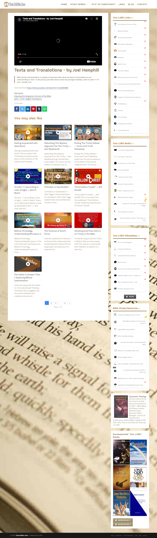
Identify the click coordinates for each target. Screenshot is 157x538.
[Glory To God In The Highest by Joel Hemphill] (138, 452)
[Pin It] (33, 109)
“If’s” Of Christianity (103, 4)
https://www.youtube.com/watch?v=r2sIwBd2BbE (47, 88)
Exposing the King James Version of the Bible (32, 96)
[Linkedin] (28, 109)
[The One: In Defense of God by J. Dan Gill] (121, 477)
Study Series (77, 4)
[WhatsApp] (44, 109)
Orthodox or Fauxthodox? (56, 187)
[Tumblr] (39, 109)
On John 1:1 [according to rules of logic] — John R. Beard (26, 190)
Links (122, 4)
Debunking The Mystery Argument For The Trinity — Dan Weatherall (57, 146)
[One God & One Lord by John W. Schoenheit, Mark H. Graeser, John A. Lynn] (138, 477)
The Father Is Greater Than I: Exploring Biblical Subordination (27, 277)
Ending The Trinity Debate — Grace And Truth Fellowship (87, 146)
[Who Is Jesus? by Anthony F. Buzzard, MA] (138, 503)
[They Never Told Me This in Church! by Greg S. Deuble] (121, 452)
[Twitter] (22, 109)
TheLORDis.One (22, 535)
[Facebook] (16, 109)
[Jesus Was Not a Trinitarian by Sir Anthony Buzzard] (121, 503)
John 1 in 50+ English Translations (28, 99)
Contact (142, 4)
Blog (131, 4)
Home (64, 4)
